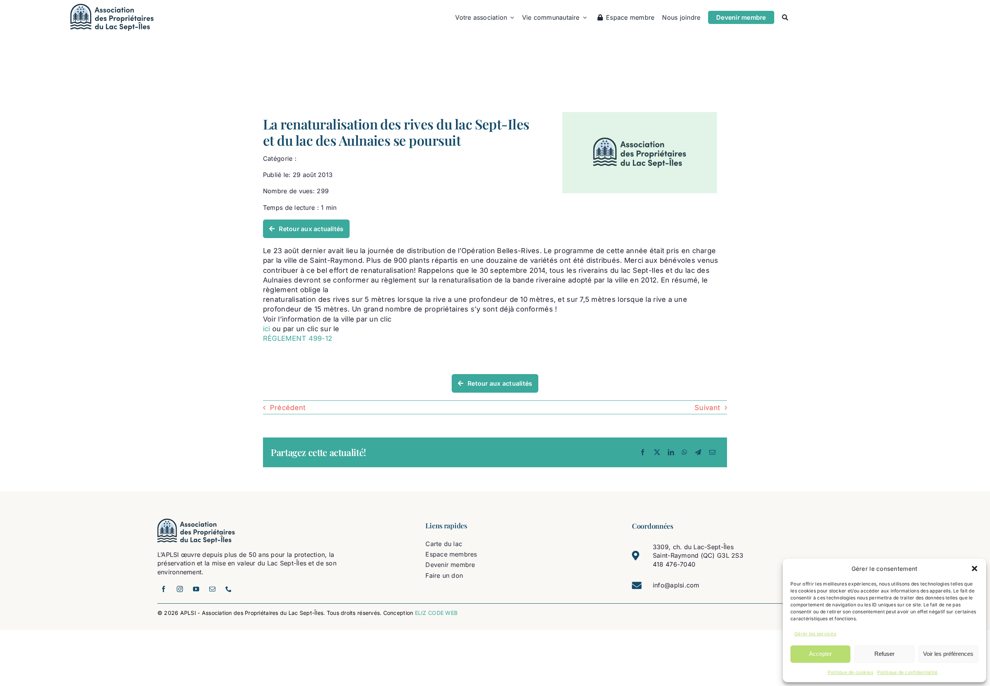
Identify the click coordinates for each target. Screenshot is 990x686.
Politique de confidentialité (907, 672)
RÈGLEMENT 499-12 (297, 338)
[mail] (212, 589)
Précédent (288, 407)
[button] (974, 568)
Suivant (707, 407)
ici (267, 329)
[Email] (712, 452)
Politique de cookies (850, 672)
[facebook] (163, 589)
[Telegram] (698, 452)
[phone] (228, 589)
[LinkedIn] (671, 452)
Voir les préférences (948, 653)
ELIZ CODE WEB (436, 612)
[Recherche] (785, 17)
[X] (657, 452)
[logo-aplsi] (112, 7)
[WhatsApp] (684, 452)
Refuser (884, 653)
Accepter (820, 653)
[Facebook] (643, 452)
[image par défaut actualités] (639, 115)
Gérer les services (815, 634)
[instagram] (180, 589)
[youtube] (196, 589)
